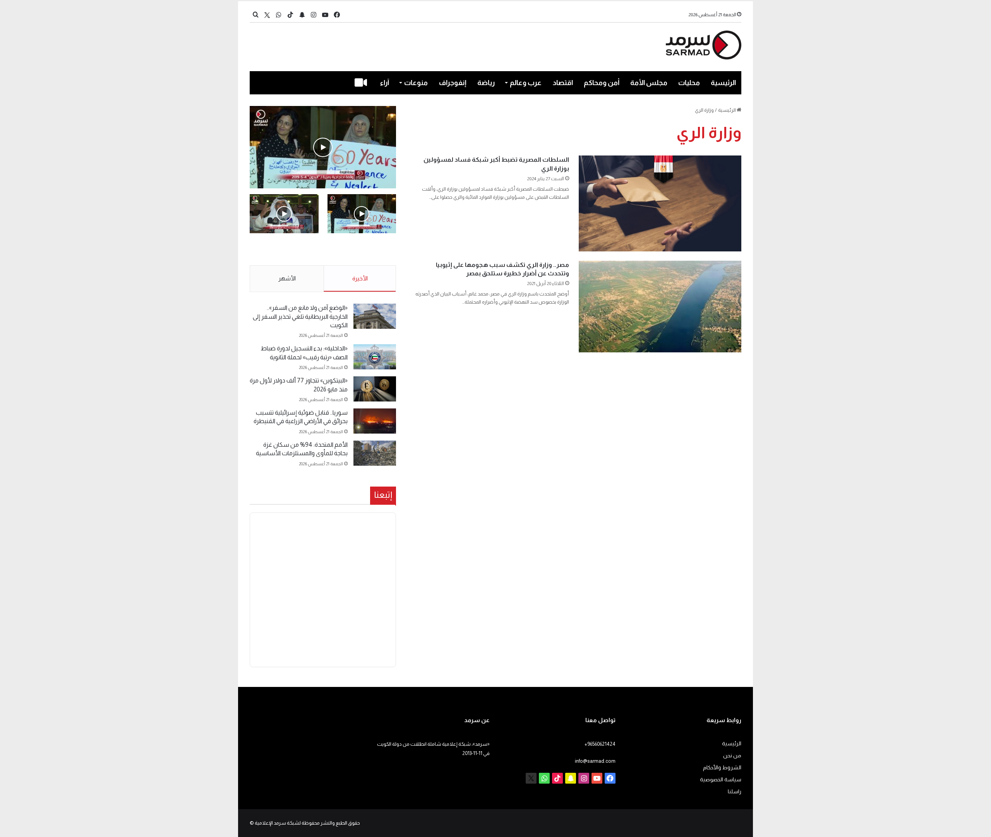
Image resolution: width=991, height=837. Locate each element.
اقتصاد (563, 83)
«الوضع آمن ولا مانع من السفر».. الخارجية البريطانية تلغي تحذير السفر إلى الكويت (300, 316)
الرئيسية (723, 83)
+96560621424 (600, 744)
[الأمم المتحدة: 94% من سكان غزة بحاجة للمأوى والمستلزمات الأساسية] (374, 453)
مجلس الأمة (648, 83)
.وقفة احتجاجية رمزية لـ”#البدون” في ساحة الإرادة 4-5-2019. (362, 250)
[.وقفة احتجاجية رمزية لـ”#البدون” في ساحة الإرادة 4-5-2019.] (323, 147)
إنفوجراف (452, 83)
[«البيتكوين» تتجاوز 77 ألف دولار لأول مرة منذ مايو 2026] (374, 388)
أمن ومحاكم (601, 83)
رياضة (486, 83)
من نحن (732, 755)
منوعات (416, 83)
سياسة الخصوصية (720, 779)
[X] (267, 15)
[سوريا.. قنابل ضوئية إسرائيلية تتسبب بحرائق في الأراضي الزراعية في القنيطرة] (374, 421)
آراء (384, 83)
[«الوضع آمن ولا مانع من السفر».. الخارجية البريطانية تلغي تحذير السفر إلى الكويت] (374, 316)
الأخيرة (360, 278)
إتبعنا (383, 495)
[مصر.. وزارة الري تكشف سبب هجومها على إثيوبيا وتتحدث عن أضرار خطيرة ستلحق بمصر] (660, 306)
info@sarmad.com (595, 761)
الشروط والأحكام (722, 767)
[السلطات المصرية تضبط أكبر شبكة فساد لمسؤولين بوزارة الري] (660, 203)
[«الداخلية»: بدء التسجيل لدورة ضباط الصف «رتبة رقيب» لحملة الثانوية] (374, 356)
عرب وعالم (526, 83)
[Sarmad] (703, 45)
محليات (689, 83)
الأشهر (287, 278)
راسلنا (734, 791)
